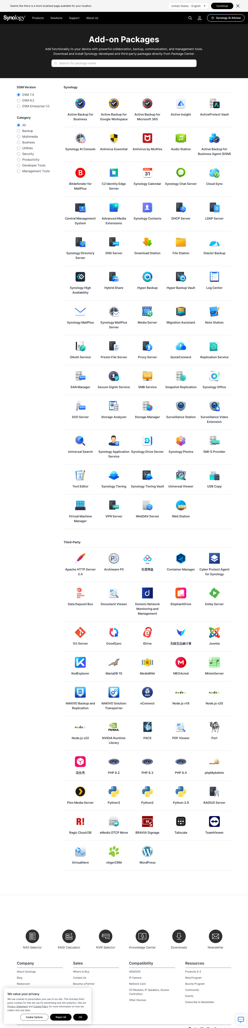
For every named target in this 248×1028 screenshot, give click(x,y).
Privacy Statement (17, 1006)
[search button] (55, 63)
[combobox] (188, 6)
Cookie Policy (40, 1006)
